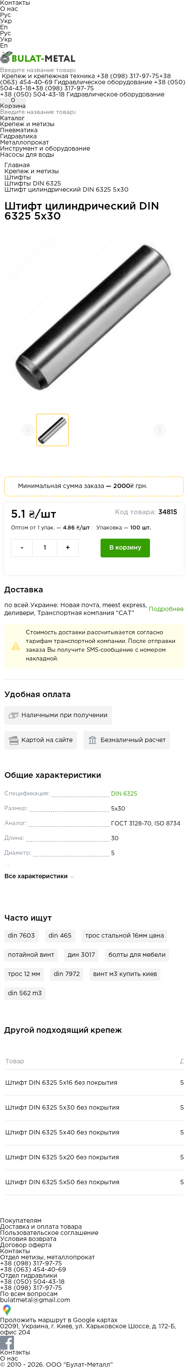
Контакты (15, 3)
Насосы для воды (27, 155)
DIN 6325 (124, 794)
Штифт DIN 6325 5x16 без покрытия (61, 1083)
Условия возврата (28, 1239)
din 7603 (21, 935)
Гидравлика (18, 136)
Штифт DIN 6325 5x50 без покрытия (62, 1182)
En (4, 27)
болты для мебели (137, 955)
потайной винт (31, 955)
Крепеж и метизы (27, 124)
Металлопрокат (24, 142)
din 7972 (67, 974)
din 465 (60, 935)
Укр (6, 21)
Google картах (95, 1320)
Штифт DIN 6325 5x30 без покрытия (62, 1107)
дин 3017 (81, 955)
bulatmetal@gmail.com (35, 1300)
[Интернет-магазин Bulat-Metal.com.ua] (94, 58)
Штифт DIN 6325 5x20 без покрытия (62, 1157)
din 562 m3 (25, 993)
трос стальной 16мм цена (124, 935)
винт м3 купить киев (125, 974)
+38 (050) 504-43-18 (32, 94)
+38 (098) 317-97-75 (128, 76)
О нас (9, 9)
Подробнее (166, 609)
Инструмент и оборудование (45, 148)
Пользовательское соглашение (49, 1233)
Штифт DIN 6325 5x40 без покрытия (62, 1132)
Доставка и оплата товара (41, 1227)
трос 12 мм (24, 974)
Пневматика (19, 130)
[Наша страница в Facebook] (94, 1343)
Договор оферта (26, 1245)
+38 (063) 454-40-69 (33, 1269)
